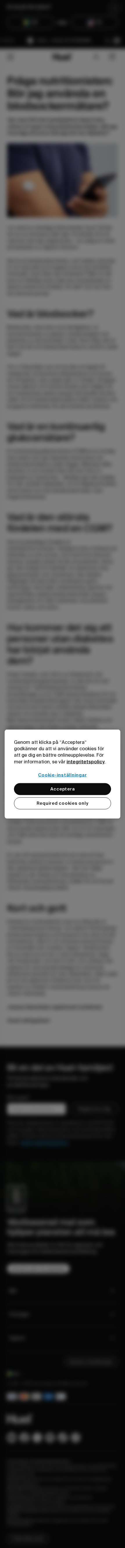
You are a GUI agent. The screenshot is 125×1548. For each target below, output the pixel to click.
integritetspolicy (86, 761)
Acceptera (62, 789)
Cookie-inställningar (62, 775)
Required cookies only (63, 803)
